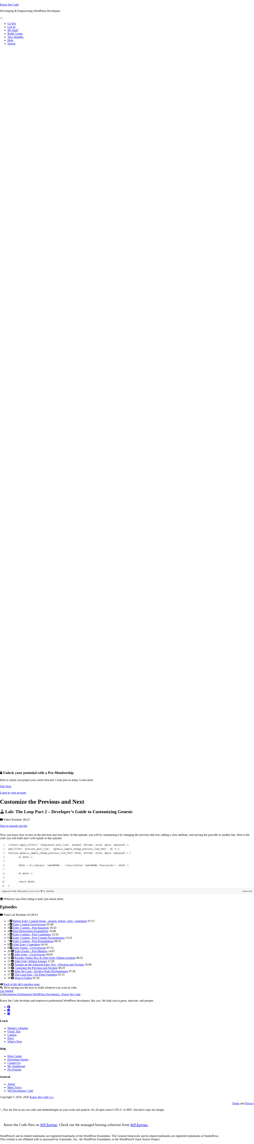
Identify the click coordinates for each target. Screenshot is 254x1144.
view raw (247, 891)
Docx (10, 1038)
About (11, 1084)
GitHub (50, 891)
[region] (127, 865)
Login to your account (13, 792)
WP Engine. (139, 1125)
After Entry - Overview (30, 954)
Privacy (249, 1103)
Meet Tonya (14, 1087)
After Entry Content (26, 944)
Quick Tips (13, 1031)
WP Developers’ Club (20, 1090)
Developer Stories (17, 1059)
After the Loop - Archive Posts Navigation (41, 971)
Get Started (6, 991)
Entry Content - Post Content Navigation (39, 937)
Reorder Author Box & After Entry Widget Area (45, 957)
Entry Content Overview (29, 924)
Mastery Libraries (17, 1028)
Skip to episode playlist (13, 825)
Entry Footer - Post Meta (31, 951)
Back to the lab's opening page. (22, 984)
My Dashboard (16, 1066)
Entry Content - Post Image (31, 927)
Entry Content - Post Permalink (33, 941)
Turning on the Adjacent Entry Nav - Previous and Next (49, 964)
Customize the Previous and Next (36, 967)
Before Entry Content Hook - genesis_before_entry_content (50, 921)
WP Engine (48, 1125)
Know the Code (9, 4)
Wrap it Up (23, 978)
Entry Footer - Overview (29, 947)
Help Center (14, 1056)
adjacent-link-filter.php (15, 891)
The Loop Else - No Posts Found (36, 974)
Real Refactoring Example (31, 931)
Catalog (12, 1034)
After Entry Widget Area (30, 961)
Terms (235, 1103)
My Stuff (12, 30)
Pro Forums (14, 1069)
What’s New (14, 1041)
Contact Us (14, 1062)
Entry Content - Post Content (32, 934)
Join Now (6, 786)
